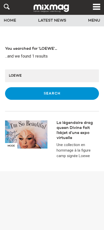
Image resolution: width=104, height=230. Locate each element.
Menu (94, 21)
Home (10, 21)
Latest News (52, 21)
